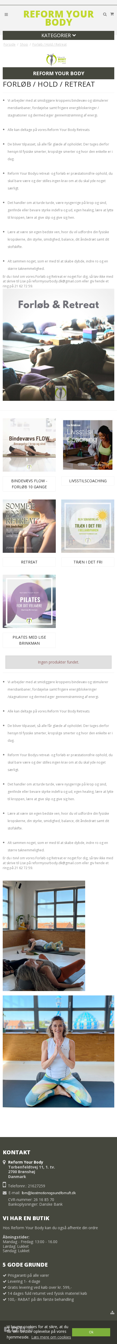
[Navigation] (6, 14)
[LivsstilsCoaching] (87, 445)
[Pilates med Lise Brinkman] (29, 601)
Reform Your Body (58, 18)
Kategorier (56, 35)
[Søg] (105, 14)
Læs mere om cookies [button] (51, 1337)
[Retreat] (29, 526)
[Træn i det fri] (87, 526)
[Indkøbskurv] (111, 13)
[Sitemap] (112, 1312)
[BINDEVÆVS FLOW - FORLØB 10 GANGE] (29, 445)
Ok (91, 1332)
